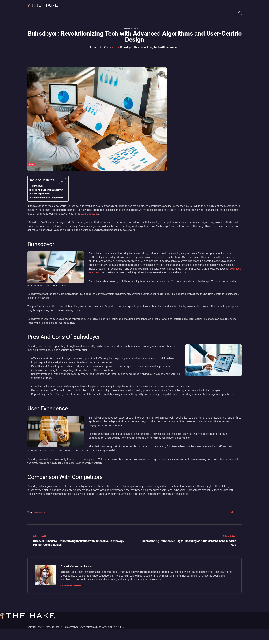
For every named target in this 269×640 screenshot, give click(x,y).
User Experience (41, 193)
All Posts (105, 47)
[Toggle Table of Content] (60, 181)
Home (92, 47)
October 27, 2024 (130, 29)
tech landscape (89, 213)
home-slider (39, 512)
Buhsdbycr (37, 186)
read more (66, 585)
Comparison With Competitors (47, 197)
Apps (31, 165)
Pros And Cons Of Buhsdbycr (47, 189)
